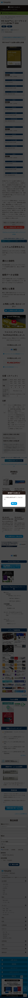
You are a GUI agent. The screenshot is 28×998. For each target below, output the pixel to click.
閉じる (14, 503)
